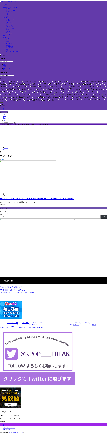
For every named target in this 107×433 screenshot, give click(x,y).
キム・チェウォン (10, 10)
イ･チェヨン (9, 25)
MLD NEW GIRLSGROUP (12, 51)
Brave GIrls (102, 323)
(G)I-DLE (8, 42)
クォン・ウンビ (10, 19)
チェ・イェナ (9, 23)
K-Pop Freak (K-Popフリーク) (16, 432)
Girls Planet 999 (7, 327)
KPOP (4, 37)
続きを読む (3, 204)
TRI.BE (8, 45)
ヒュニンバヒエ (88, 324)
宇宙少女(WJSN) (89, 323)
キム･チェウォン (34, 323)
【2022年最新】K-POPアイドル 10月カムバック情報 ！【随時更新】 (17, 292)
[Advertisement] (53, 136)
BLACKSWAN (9, 47)
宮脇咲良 (8, 8)
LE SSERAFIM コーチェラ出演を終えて (10, 287)
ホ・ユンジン (9, 11)
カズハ (7, 13)
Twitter (4, 5)
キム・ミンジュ (10, 28)
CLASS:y (8, 41)
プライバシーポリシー (9, 428)
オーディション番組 (18, 327)
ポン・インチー (7, 149)
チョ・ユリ (9, 33)
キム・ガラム (9, 14)
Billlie (7, 39)
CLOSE (3, 55)
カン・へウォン (10, 22)
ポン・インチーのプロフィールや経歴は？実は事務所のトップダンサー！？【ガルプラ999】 (37, 199)
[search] (15, 122)
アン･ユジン (9, 34)
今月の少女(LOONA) (79, 323)
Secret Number (9, 46)
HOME (6, 148)
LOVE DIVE (9, 324)
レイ (44, 327)
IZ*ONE (5, 17)
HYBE (38, 327)
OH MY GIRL (9, 43)
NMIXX (5, 66)
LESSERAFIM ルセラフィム (10, 7)
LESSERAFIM (12, 323)
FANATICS (8, 50)
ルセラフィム (6, 68)
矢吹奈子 (8, 29)
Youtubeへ (2, 421)
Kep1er (7, 38)
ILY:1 (7, 49)
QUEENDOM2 (33, 324)
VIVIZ (1, 324)
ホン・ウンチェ (10, 16)
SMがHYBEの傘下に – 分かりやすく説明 (10, 289)
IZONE (20, 323)
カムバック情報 (26, 327)
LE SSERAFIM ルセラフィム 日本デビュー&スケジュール (15, 290)
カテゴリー (3, 211)
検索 (1, 102)
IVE (4, 35)
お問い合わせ (6, 429)
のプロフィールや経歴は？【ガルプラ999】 (11, 286)
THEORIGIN (34, 327)
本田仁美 (8, 31)
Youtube (5, 4)
